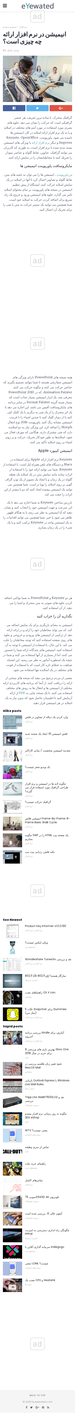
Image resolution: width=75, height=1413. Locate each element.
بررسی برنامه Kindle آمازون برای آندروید (44, 1034)
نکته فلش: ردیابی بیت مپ (40, 852)
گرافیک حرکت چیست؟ (38, 802)
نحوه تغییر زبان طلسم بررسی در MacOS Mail (43, 1065)
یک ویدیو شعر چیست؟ (37, 767)
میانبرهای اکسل (34, 1180)
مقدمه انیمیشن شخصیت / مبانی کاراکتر (47, 750)
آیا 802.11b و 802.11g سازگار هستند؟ (45, 976)
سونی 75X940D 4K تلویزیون (42, 1197)
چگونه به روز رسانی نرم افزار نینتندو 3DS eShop (46, 1115)
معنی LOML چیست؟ (36, 1263)
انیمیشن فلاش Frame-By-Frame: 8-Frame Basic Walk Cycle (47, 820)
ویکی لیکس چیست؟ (36, 942)
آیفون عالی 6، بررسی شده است (43, 1213)
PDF (22, 693)
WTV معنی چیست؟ (36, 1130)
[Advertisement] (37, 312)
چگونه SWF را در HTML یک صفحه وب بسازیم (46, 837)
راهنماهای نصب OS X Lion (40, 992)
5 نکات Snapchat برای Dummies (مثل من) (46, 1011)
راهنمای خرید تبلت (35, 1163)
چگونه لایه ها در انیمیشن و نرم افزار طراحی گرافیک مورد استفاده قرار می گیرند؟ (46, 787)
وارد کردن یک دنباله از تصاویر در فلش (46, 717)
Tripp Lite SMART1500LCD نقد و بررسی (44, 1099)
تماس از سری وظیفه (37, 1147)
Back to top (37, 1395)
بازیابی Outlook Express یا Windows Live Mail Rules (47, 1082)
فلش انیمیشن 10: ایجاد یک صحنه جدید (46, 734)
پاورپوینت (62, 174)
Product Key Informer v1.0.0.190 (45, 926)
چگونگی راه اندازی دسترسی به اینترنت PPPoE (47, 1232)
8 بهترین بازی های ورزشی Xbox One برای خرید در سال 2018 (47, 1051)
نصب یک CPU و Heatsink (40, 1280)
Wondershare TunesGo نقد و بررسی (48, 959)
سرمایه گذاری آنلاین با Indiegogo (44, 1247)
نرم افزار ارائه (41, 142)
